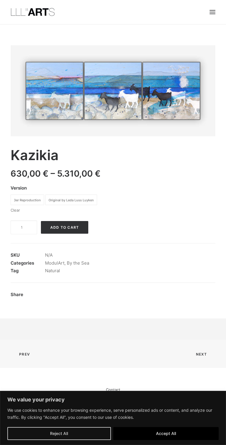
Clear (15, 210)
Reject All (59, 433)
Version (19, 188)
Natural (52, 270)
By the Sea (78, 263)
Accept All (166, 433)
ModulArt (54, 263)
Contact (113, 389)
